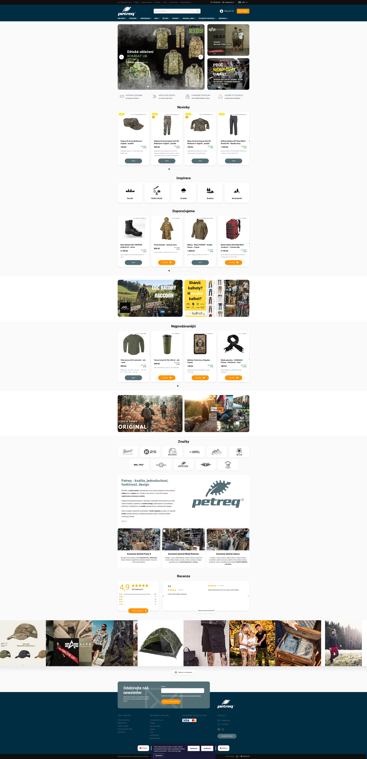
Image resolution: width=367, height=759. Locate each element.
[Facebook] (218, 729)
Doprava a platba (147, 2)
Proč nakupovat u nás (124, 2)
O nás (164, 2)
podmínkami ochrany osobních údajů (190, 696)
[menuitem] (122, 18)
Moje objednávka (186, 2)
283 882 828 (225, 724)
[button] (121, 57)
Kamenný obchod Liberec (228, 554)
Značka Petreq (173, 2)
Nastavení (158, 756)
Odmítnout (193, 748)
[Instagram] (222, 729)
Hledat (198, 11)
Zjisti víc (124, 521)
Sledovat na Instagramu (185, 672)
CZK (243, 2)
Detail (133, 161)
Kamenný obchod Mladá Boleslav (183, 554)
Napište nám (121, 732)
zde (179, 751)
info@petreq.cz (225, 720)
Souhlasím (207, 748)
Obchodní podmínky (124, 720)
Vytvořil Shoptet (230, 756)
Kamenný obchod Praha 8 (139, 554)
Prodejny (136, 2)
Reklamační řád (122, 723)
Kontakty (157, 2)
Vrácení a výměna (123, 726)
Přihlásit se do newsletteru (171, 701)
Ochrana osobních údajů (125, 729)
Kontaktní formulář (227, 736)
